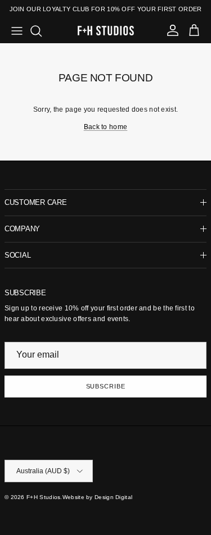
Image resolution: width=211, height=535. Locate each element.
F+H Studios (43, 497)
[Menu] (17, 31)
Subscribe (105, 386)
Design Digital (113, 497)
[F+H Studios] (106, 30)
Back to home (106, 127)
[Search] (41, 31)
